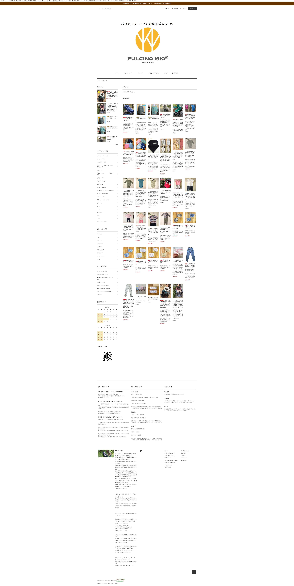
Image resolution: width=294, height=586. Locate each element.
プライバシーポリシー (170, 462)
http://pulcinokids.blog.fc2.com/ (127, 557)
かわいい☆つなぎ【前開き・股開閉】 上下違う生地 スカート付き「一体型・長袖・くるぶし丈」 (141, 228)
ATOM (169, 467)
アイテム (193, 8)
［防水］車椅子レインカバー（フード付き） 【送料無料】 (112, 138)
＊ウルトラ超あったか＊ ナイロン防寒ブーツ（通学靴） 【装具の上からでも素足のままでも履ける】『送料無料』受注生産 (112, 94)
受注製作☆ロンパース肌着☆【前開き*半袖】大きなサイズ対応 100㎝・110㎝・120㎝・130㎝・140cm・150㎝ (153, 194)
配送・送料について (169, 455)
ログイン (184, 8)
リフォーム (104, 80)
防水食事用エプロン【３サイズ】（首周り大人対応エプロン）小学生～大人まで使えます (190, 116)
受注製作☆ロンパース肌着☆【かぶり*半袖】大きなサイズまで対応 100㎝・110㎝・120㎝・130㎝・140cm (141, 193)
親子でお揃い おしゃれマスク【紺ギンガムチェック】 (190, 226)
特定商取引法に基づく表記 (171, 460)
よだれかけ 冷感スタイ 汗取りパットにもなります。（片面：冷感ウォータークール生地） (141, 154)
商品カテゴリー (127, 73)
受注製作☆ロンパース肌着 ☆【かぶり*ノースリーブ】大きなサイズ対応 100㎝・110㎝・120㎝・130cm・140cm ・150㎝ (165, 158)
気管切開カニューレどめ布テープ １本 (178, 261)
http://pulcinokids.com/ (124, 559)
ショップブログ (168, 465)
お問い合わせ (175, 73)
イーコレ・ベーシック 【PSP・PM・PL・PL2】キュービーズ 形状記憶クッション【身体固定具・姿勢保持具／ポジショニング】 (178, 123)
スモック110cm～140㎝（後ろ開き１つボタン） (111, 128)
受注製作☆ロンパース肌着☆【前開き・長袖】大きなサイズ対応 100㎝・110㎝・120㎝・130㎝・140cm (128, 193)
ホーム (117, 73)
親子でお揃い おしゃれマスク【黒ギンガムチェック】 (178, 227)
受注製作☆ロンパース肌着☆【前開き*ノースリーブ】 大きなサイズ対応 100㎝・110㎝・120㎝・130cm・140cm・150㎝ (178, 156)
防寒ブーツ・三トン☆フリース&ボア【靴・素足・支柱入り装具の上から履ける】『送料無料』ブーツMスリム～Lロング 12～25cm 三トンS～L (112, 107)
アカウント (167, 8)
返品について (168, 457)
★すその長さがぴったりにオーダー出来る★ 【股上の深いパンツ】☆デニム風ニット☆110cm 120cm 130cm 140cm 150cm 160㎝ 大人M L (190, 267)
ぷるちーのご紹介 (153, 73)
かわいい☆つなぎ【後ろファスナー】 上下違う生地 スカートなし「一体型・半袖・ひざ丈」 (153, 231)
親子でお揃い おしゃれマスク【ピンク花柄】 (141, 263)
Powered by (99, 583)
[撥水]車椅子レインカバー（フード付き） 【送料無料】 (128, 119)
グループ (140, 73)
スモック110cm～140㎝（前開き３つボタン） (111, 118)
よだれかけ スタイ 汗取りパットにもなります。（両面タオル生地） (128, 153)
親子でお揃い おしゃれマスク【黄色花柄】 (165, 261)
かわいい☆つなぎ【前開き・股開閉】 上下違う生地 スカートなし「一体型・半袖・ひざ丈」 (190, 196)
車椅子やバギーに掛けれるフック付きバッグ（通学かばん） (165, 192)
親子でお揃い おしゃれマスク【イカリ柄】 (153, 261)
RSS (166, 467)
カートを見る (184, 457)
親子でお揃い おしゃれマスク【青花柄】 (128, 261)
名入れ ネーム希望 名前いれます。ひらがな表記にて (153, 299)
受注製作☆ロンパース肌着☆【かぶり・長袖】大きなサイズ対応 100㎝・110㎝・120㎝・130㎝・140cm (190, 154)
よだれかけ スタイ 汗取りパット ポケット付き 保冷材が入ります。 (153, 157)
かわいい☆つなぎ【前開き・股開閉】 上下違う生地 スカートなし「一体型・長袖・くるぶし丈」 (128, 227)
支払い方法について (169, 453)
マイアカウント (185, 450)
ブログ (165, 73)
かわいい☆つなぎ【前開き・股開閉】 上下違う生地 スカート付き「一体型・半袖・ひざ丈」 (178, 195)
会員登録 (176, 8)
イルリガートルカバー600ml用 (141, 297)
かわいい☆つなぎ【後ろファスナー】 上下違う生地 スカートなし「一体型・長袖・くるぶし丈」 (165, 230)
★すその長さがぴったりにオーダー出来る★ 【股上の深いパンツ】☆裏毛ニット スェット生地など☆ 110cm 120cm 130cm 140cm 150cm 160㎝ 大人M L (128, 303)
